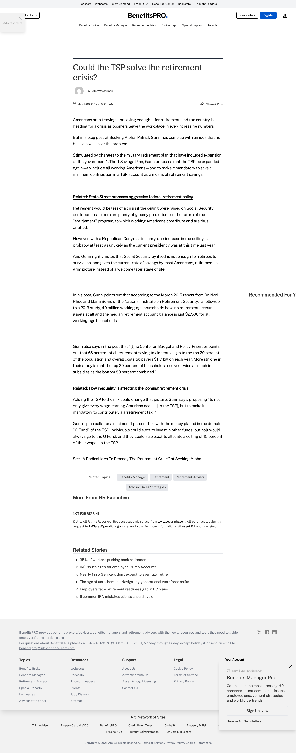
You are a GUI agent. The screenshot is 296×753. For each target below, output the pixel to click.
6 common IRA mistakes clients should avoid (116, 596)
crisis (102, 126)
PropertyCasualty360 (74, 725)
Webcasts (101, 3)
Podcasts (85, 3)
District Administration (144, 731)
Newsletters (247, 15)
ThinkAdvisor (40, 725)
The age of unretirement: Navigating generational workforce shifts (134, 582)
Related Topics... (100, 477)
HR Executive (113, 731)
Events (76, 688)
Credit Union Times (140, 725)
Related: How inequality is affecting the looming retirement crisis (130, 388)
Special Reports (30, 688)
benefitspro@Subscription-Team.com (47, 648)
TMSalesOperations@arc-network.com (116, 526)
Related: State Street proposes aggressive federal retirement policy (133, 196)
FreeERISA (141, 3)
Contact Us (130, 688)
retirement (170, 119)
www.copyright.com (171, 521)
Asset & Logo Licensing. (199, 526)
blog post (95, 137)
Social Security (200, 208)
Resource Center (163, 3)
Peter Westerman (102, 91)
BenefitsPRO (108, 725)
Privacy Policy (184, 681)
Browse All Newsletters (244, 721)
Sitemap (77, 700)
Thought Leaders (206, 3)
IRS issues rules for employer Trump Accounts (118, 567)
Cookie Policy (183, 668)
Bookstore (184, 3)
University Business (179, 731)
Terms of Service (186, 675)
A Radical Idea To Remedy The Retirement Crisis (125, 458)
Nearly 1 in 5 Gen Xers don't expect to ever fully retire (124, 574)
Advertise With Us (135, 675)
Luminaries (27, 694)
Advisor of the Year (32, 700)
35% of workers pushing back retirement (114, 560)
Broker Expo (29, 15)
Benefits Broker (30, 668)
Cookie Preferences (199, 742)
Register (268, 15)
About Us (129, 668)
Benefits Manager (32, 675)
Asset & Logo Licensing (139, 681)
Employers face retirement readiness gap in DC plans (124, 589)
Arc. (110, 742)
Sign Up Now (257, 711)
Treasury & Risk (197, 725)
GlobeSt (170, 725)
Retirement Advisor (33, 681)
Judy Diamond (121, 3)
